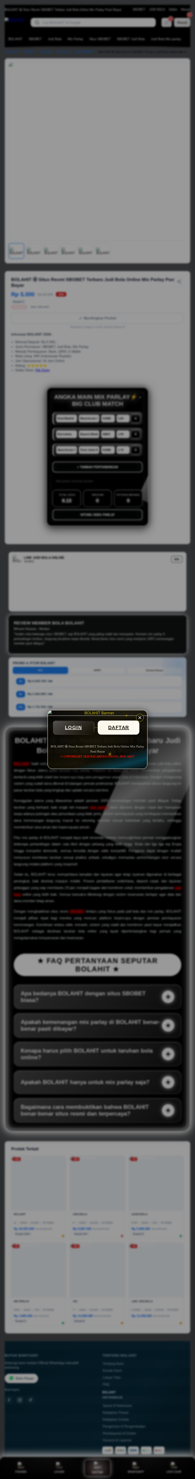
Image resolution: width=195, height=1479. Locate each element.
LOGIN (73, 727)
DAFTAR (118, 727)
